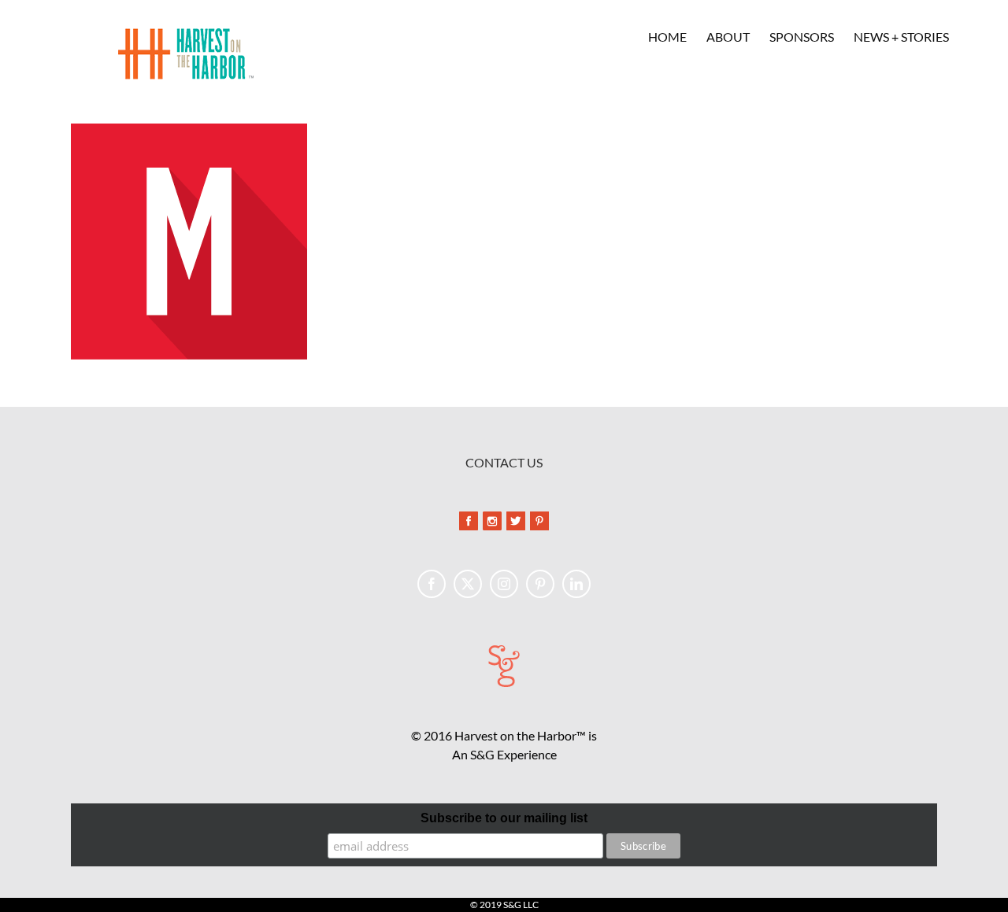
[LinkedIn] (576, 584)
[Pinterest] (540, 584)
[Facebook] (431, 584)
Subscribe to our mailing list (504, 818)
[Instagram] (504, 584)
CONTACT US (504, 462)
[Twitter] (468, 584)
